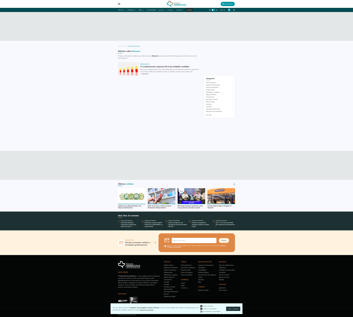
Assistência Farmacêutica (206, 265)
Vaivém (183, 283)
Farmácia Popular (203, 272)
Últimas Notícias (211, 82)
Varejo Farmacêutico (212, 87)
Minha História (210, 102)
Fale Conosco (223, 290)
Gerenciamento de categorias (207, 275)
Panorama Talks (186, 270)
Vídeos (140, 10)
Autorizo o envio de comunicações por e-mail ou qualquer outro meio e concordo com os (196, 246)
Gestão (200, 277)
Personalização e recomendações (212, 311)
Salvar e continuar (233, 309)
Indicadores (130, 10)
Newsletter (222, 272)
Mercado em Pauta (211, 99)
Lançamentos (210, 97)
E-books (169, 10)
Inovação (208, 104)
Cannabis (209, 106)
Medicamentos (210, 90)
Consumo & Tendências (188, 267)
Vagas (183, 285)
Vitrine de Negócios (187, 272)
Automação (201, 267)
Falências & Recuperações (214, 111)
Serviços (178, 10)
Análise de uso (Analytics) (210, 308)
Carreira (161, 10)
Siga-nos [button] (222, 10)
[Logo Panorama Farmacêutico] (176, 4)
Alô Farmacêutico (186, 265)
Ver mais (208, 115)
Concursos (184, 288)
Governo (166, 294)
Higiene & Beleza (211, 94)
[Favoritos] (229, 9)
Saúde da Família (203, 290)
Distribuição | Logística (213, 92)
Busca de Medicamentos (226, 265)
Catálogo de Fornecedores (227, 270)
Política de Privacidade (124, 315)
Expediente (222, 288)
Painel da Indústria (186, 275)
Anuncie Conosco (224, 275)
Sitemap (221, 279)
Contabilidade (202, 270)
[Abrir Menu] (129, 4)
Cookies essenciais (208, 306)
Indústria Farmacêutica (213, 85)
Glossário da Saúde (169, 296)
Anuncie (189, 10)
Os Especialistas (151, 10)
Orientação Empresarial (213, 109)
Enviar (224, 240)
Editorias (120, 10)
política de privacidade (146, 310)
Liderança (201, 279)
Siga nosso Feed (224, 277)
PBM (199, 282)
